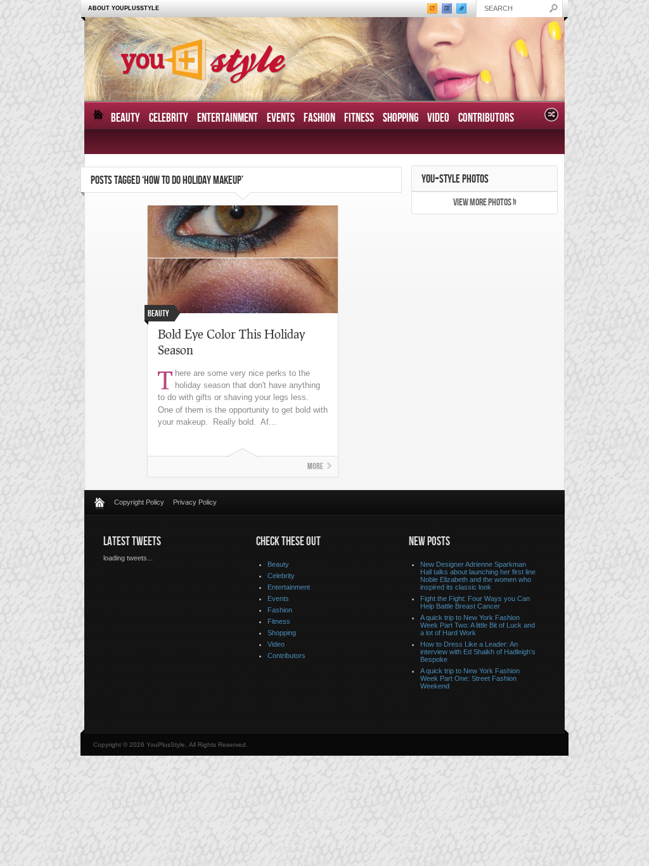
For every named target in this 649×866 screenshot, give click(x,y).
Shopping (400, 118)
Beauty (125, 118)
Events (281, 118)
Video (438, 118)
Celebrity (168, 118)
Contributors (486, 118)
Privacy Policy (195, 502)
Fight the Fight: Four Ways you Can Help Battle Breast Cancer (475, 602)
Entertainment (227, 118)
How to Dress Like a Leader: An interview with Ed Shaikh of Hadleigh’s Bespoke (478, 651)
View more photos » (485, 203)
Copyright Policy (139, 502)
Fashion (319, 118)
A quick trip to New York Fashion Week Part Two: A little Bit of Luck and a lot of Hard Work (477, 625)
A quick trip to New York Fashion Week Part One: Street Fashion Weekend (470, 678)
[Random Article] (551, 118)
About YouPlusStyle (123, 8)
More (315, 466)
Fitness (359, 118)
